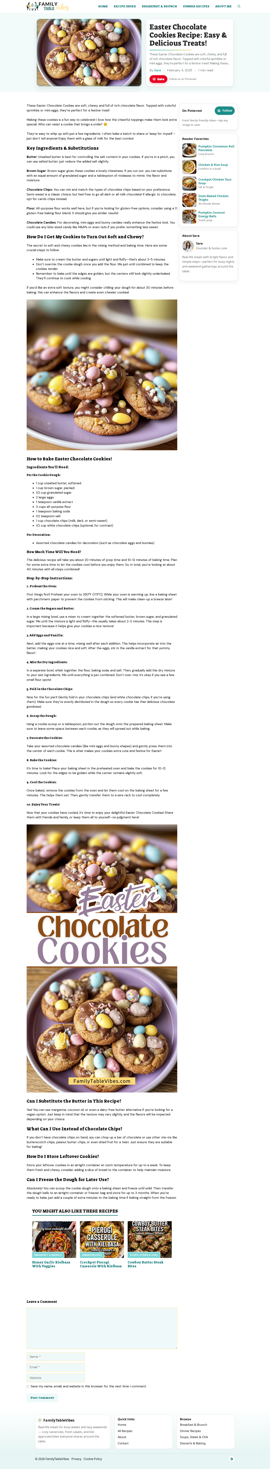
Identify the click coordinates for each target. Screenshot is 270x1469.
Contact (123, 1443)
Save (160, 79)
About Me (223, 6)
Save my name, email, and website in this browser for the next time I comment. (89, 1386)
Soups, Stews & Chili (144, 1255)
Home (103, 6)
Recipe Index (125, 6)
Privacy (76, 1459)
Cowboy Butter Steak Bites (145, 1264)
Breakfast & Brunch (159, 6)
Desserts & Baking (193, 1443)
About (122, 1437)
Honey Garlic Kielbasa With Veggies (51, 1264)
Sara (157, 70)
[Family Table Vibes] (48, 6)
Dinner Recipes (196, 6)
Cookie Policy (93, 1459)
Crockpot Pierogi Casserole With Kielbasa (101, 1264)
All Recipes (125, 1431)
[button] (239, 6)
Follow (227, 110)
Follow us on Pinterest (183, 79)
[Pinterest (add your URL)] (231, 1459)
